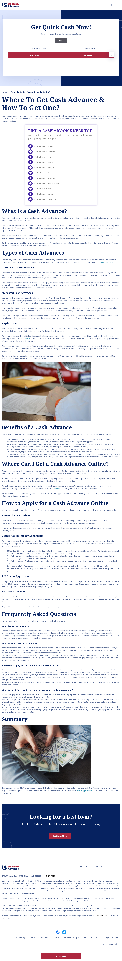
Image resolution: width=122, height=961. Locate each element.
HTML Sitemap (84, 866)
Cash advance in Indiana (43, 162)
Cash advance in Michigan (44, 167)
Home (4, 92)
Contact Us (98, 866)
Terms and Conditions (39, 937)
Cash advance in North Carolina (46, 183)
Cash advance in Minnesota (45, 173)
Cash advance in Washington (45, 199)
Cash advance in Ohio (42, 189)
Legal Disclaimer (111, 937)
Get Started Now (60, 836)
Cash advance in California (44, 151)
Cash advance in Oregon (43, 194)
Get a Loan (34, 55)
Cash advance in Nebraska (44, 178)
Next (111, 54)
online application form (86, 790)
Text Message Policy (110, 944)
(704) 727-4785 (49, 876)
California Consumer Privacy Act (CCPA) (70, 937)
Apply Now (61, 956)
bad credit (28, 338)
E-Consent (95, 937)
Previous (61, 40)
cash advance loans (106, 262)
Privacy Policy (19, 937)
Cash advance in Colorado (44, 157)
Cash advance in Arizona (43, 146)
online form (56, 488)
